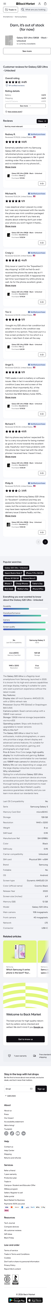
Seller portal (9, 1196)
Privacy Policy (9, 1265)
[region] (25, 959)
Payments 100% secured (14, 1204)
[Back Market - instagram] (6, 1133)
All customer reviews (12, 1230)
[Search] (23, 9)
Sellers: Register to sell (13, 1192)
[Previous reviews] (38, 542)
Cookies (7, 1258)
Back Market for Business (14, 1200)
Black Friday (9, 1238)
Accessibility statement (14, 1121)
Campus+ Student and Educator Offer (19, 1185)
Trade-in (7, 1181)
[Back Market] (25, 4)
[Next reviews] (45, 542)
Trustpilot (8, 1129)
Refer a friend (9, 1170)
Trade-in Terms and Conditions (17, 1254)
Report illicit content (12, 1269)
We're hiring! (9, 1125)
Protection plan (10, 1178)
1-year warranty (10, 1174)
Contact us (8, 1147)
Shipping (8, 1154)
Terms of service (11, 1250)
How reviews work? (15, 112)
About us (8, 1110)
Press (6, 1114)
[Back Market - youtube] (18, 1133)
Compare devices (11, 1226)
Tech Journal (9, 1223)
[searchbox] (36, 9)
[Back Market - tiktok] (12, 1133)
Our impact (9, 1118)
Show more (10, 167)
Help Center (9, 1150)
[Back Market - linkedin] (23, 1133)
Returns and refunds (12, 1158)
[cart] (45, 3)
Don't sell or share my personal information (21, 1261)
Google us (38, 1027)
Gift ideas (8, 1234)
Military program (11, 1189)
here (36, 793)
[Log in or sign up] (39, 3)
